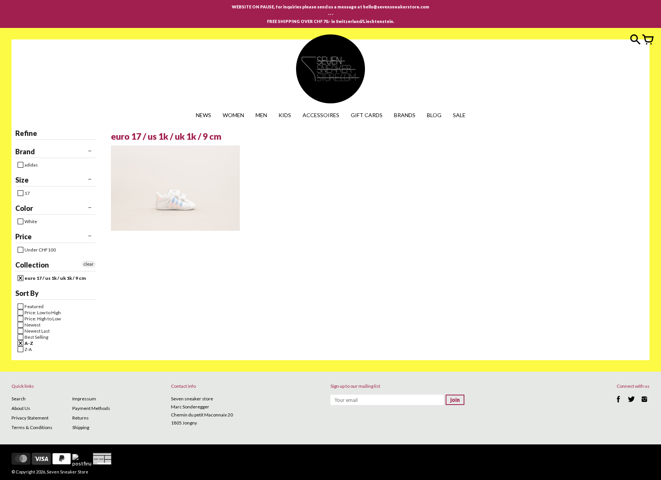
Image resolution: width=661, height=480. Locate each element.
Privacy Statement (30, 418)
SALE (459, 115)
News (203, 115)
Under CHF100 (40, 250)
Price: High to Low (42, 319)
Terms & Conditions (31, 427)
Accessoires (321, 115)
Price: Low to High (42, 312)
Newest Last (37, 331)
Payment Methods (91, 408)
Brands (404, 115)
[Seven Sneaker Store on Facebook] (618, 403)
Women (233, 115)
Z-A (28, 349)
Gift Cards (367, 115)
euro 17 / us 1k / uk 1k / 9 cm (55, 278)
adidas (31, 165)
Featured (34, 306)
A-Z (28, 343)
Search (18, 399)
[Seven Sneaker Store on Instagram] (644, 403)
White (30, 221)
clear (88, 264)
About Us (20, 408)
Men (261, 115)
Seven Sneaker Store (67, 471)
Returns (80, 418)
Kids (284, 115)
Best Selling (36, 337)
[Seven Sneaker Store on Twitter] (631, 403)
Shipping (80, 427)
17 (27, 193)
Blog (434, 115)
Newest (32, 325)
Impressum (84, 399)
